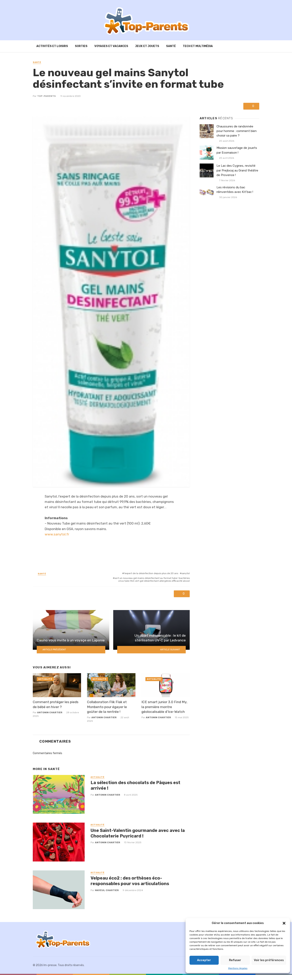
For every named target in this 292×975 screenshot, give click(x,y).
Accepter (204, 960)
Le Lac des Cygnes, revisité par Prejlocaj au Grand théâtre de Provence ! (237, 170)
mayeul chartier (107, 890)
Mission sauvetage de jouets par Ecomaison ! (237, 150)
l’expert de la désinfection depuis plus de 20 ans (151, 573)
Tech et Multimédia (198, 46)
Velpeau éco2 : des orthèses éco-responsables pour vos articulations (130, 881)
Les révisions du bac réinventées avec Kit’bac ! (235, 190)
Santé (171, 46)
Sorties (81, 46)
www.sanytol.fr (57, 534)
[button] (284, 923)
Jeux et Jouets (147, 46)
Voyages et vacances (111, 46)
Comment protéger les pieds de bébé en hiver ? (55, 704)
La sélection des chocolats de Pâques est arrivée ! (135, 785)
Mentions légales (238, 968)
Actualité (45, 679)
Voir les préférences (269, 960)
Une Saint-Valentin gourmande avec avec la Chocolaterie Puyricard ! (138, 833)
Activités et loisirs (52, 46)
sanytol (185, 573)
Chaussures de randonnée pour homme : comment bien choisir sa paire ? (237, 131)
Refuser (235, 960)
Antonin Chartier (49, 712)
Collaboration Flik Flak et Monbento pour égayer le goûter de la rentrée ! (107, 707)
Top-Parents (46, 96)
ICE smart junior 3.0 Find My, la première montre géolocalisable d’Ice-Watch (164, 707)
